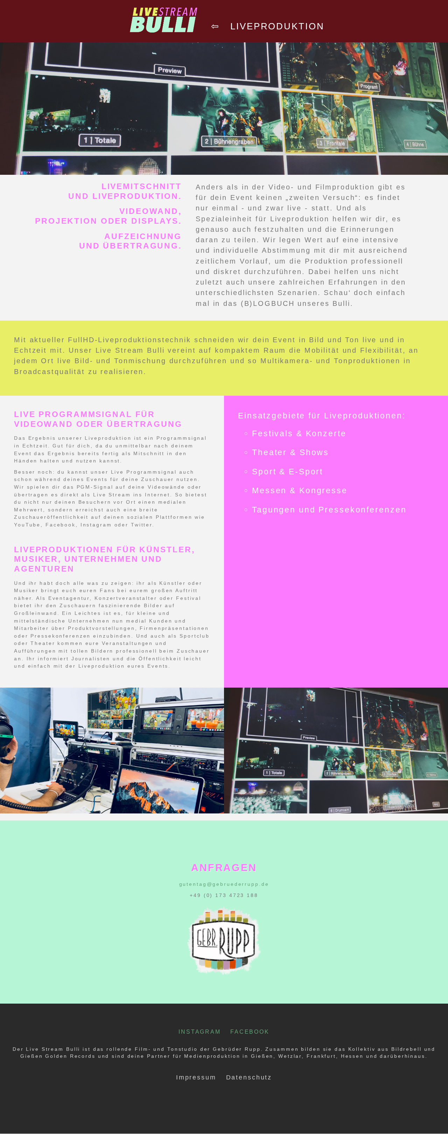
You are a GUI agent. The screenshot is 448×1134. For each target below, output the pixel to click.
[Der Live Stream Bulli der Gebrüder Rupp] (164, 39)
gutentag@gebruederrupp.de (224, 884)
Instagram (199, 1031)
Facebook (250, 1031)
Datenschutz (249, 1077)
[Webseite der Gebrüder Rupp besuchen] (224, 980)
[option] (112, 750)
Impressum (196, 1077)
